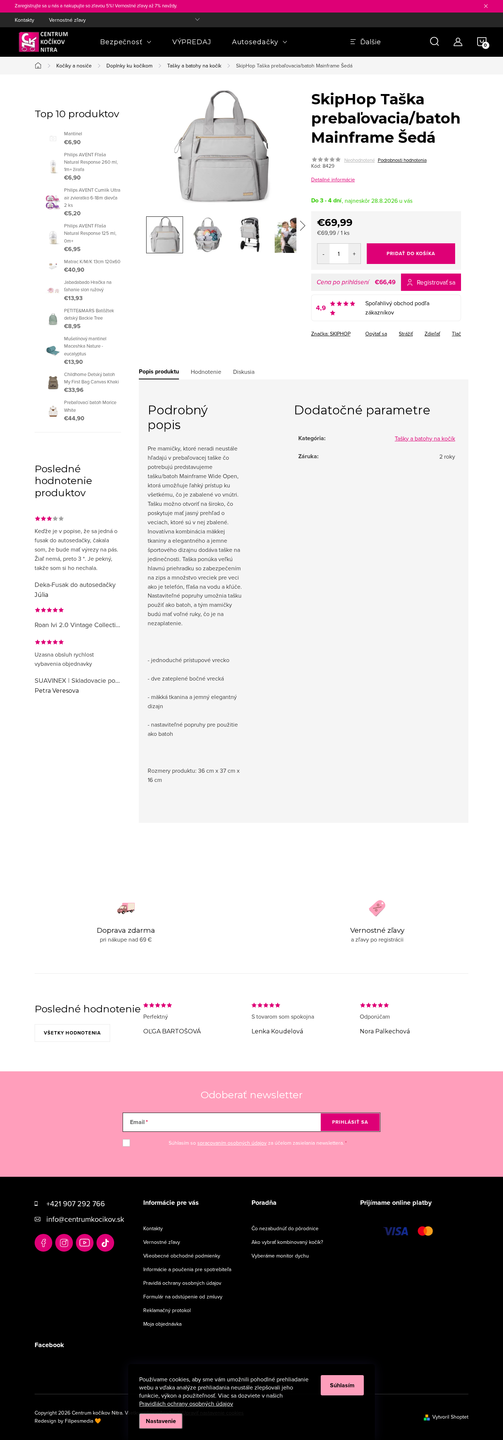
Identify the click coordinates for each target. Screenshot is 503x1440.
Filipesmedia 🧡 (83, 1421)
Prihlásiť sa (350, 1122)
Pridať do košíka (411, 253)
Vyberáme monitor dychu (280, 1255)
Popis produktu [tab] (159, 372)
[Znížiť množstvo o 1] (323, 254)
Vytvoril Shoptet (450, 1416)
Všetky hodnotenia (72, 1032)
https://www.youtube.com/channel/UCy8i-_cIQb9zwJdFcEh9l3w (85, 1243)
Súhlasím (342, 1385)
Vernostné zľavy (67, 20)
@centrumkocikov (105, 1243)
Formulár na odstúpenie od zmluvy (182, 1296)
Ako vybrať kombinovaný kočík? (287, 1242)
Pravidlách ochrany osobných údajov (186, 1403)
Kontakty (24, 20)
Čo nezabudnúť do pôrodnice (285, 1228)
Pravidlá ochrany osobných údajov (182, 1283)
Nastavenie (161, 1421)
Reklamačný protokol (167, 1310)
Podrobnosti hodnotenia (402, 160)
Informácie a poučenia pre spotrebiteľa (187, 1269)
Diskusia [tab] (243, 372)
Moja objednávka (162, 1324)
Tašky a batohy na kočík (425, 438)
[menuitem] (126, 42)
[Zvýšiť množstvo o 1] (354, 254)
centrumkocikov (64, 1243)
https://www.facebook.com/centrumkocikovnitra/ (43, 1243)
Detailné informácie (333, 179)
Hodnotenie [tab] (206, 372)
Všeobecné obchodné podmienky (181, 1255)
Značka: (331, 333)
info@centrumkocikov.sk (85, 1219)
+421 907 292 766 (75, 1203)
